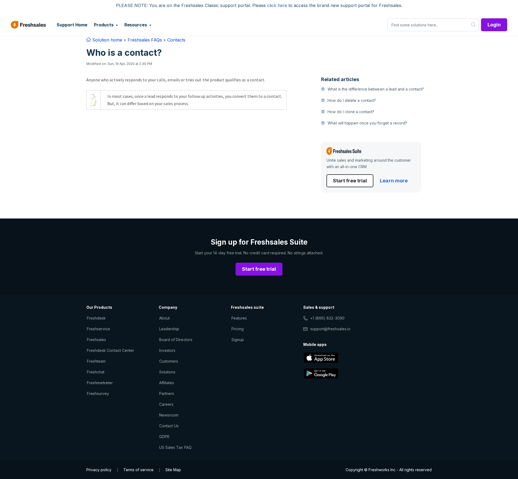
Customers (168, 361)
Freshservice (98, 329)
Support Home (72, 24)
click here (277, 5)
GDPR (164, 436)
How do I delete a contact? (352, 100)
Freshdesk (96, 318)
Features (239, 318)
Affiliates (166, 382)
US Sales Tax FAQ (175, 447)
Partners (166, 393)
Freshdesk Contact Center (110, 350)
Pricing (237, 329)
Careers (166, 404)
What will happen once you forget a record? (367, 123)
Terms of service (138, 469)
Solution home (106, 40)
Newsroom (168, 415)
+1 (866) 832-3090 (327, 318)
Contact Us (169, 426)
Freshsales (96, 339)
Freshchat (95, 372)
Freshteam (96, 361)
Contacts (176, 40)
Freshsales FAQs (145, 40)
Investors (167, 350)
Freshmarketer (100, 382)
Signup (237, 339)
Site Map (173, 469)
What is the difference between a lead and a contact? (376, 89)
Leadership (169, 329)
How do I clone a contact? (351, 111)
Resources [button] (136, 24)
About (164, 318)
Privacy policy (98, 469)
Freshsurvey (98, 393)
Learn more (393, 180)
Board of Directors (175, 339)
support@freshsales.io (330, 329)
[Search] (473, 24)
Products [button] (104, 24)
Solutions (167, 372)
